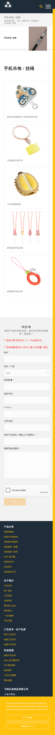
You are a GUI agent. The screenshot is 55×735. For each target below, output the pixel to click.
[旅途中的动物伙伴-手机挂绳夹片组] (26, 97)
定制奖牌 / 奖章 (11, 551)
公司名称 (9, 421)
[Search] (39, 6)
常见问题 (8, 620)
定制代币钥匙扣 (11, 536)
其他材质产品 (10, 571)
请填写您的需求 (12, 448)
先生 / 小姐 (9, 366)
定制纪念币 (9, 561)
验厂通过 (8, 590)
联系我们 (8, 610)
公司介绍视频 (10, 675)
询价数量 (9, 380)
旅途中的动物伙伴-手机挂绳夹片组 (22, 117)
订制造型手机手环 (15, 160)
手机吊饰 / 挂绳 (12, 17)
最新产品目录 (10, 655)
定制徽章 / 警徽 (11, 546)
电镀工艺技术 (10, 639)
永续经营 (8, 600)
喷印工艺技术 (10, 634)
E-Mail (8, 407)
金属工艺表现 (10, 644)
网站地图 (8, 680)
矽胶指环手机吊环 (15, 291)
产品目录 (8, 585)
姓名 (7, 352)
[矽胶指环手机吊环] (26, 271)
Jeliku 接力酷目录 (11, 660)
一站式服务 (9, 615)
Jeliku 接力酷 (9, 556)
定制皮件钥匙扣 (11, 541)
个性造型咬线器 (14, 204)
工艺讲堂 (8, 595)
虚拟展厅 (8, 670)
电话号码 (8, 393)
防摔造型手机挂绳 (15, 248)
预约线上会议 (10, 605)
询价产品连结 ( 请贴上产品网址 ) (20, 434)
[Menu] (46, 6)
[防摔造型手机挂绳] (26, 227)
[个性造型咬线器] (26, 184)
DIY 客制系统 (9, 665)
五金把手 (8, 566)
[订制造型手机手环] (26, 140)
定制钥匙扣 (9, 531)
